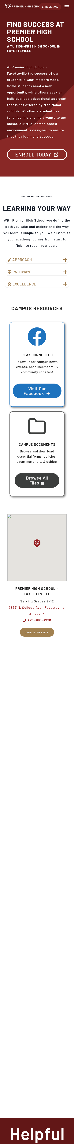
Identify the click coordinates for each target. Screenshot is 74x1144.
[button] (67, 7)
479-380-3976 (39, 620)
